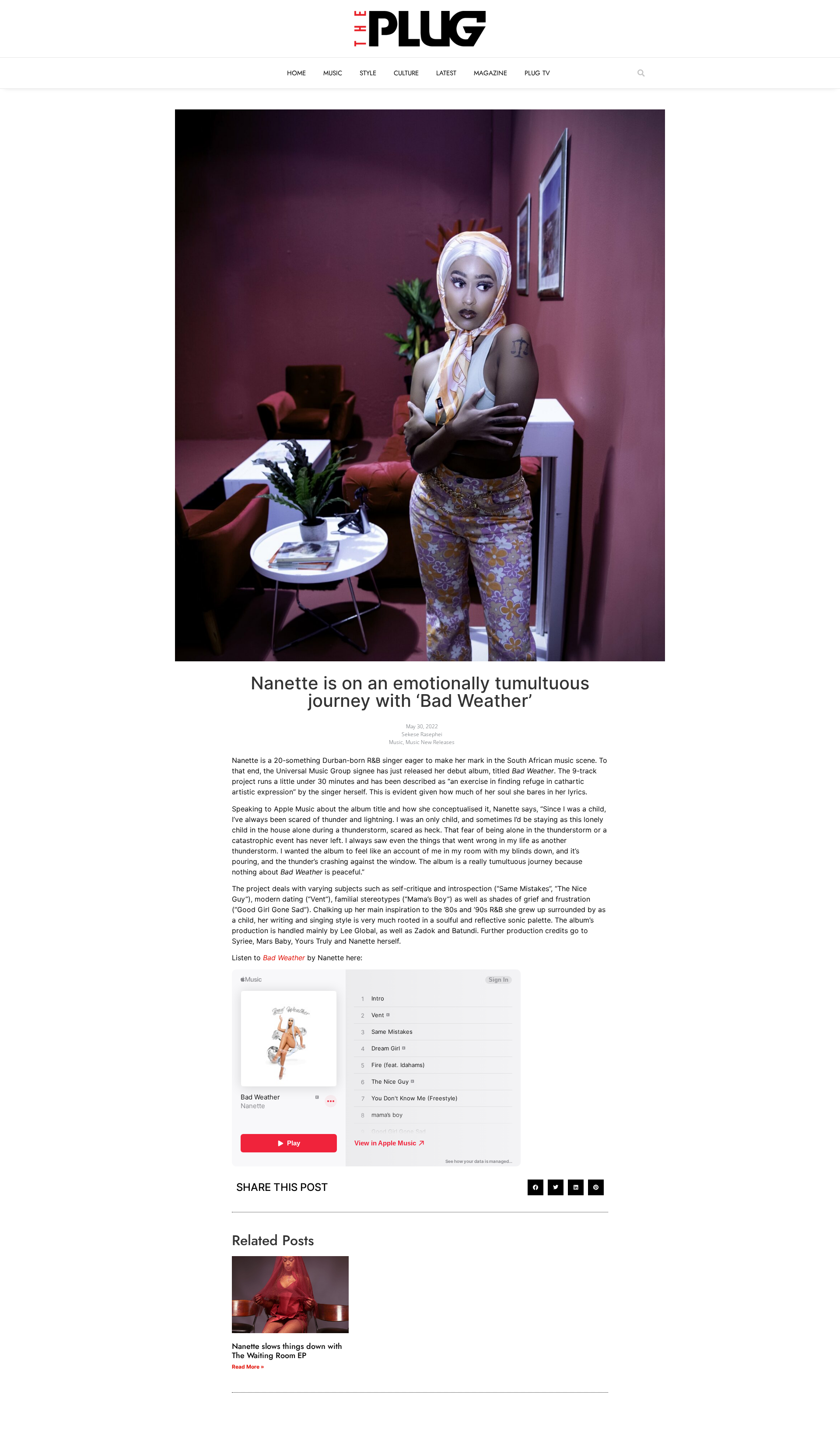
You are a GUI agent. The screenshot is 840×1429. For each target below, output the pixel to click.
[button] (641, 73)
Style (368, 73)
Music (332, 73)
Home (296, 73)
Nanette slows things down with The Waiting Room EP (287, 1351)
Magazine (490, 73)
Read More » (248, 1366)
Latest (446, 73)
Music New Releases (430, 742)
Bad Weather (284, 957)
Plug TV (537, 73)
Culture (406, 73)
